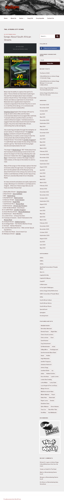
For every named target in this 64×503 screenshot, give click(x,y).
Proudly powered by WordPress (12, 499)
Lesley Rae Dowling (46, 379)
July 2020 (42, 241)
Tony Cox (43, 409)
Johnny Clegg (44, 367)
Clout (52, 337)
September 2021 (44, 201)
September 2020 (44, 235)
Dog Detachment (46, 343)
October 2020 (44, 232)
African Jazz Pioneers (20, 206)
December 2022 (44, 154)
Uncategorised (44, 315)
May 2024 (42, 126)
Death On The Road (50, 469)
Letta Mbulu (44, 382)
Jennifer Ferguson (29, 140)
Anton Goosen (19, 200)
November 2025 (44, 107)
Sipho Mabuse (45, 406)
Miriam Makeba (45, 394)
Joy (52, 370)
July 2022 (42, 170)
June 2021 (42, 210)
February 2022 (44, 185)
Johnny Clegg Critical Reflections (49, 290)
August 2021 (43, 204)
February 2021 (44, 223)
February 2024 (44, 129)
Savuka (52, 400)
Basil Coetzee (18, 198)
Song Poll (30, 18)
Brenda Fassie (45, 331)
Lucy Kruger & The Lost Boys (49, 385)
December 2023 (44, 132)
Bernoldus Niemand (46, 328)
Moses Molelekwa (24, 212)
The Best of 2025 (45, 73)
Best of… (42, 272)
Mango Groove (45, 388)
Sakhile (18, 234)
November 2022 (44, 157)
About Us (13, 18)
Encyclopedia (40, 18)
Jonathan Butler (45, 370)
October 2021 (43, 198)
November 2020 (44, 229)
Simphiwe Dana (9, 112)
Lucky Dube (53, 382)
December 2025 (44, 104)
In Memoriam (43, 284)
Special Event (43, 309)
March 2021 (43, 220)
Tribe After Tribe (52, 409)
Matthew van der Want (47, 391)
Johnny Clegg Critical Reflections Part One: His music (49, 464)
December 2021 (44, 192)
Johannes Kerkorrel (46, 364)
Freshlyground (54, 349)
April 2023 (42, 145)
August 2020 (43, 238)
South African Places (45, 306)
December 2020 (44, 226)
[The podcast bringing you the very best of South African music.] (50, 452)
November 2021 (44, 195)
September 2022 (44, 164)
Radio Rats (44, 397)
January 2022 (43, 188)
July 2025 (42, 114)
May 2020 (42, 248)
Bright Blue (16, 202)
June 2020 (43, 244)
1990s (41, 264)
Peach (53, 394)
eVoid (53, 346)
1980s (41, 261)
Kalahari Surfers (20, 222)
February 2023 (44, 151)
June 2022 (42, 173)
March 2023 (43, 148)
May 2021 (42, 213)
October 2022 (44, 160)
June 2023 (42, 139)
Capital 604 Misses (45, 278)
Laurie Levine (54, 376)
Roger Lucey (44, 400)
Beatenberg (16, 150)
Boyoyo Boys (20, 204)
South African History (46, 303)
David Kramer (44, 340)
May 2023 (42, 142)
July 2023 (42, 136)
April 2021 (42, 216)
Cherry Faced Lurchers (47, 334)
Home (6, 18)
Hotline (48, 355)
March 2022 (43, 182)
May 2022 (42, 176)
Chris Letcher (44, 337)
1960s (41, 257)
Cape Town (26, 156)
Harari (42, 355)
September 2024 (44, 123)
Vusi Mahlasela (52, 412)
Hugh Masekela (45, 358)
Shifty (41, 297)
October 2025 (44, 111)
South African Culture (46, 300)
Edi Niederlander (45, 346)
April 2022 (42, 179)
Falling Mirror (44, 349)
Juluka (42, 373)
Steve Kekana (55, 406)
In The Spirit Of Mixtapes (46, 287)
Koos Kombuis (45, 376)
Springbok (42, 312)
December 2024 (44, 120)
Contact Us (50, 18)
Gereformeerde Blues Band (48, 352)
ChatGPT (42, 281)
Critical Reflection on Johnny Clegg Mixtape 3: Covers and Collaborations (49, 83)
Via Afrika (43, 412)
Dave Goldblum (17, 194)
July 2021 (42, 207)
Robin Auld (52, 397)
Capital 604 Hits (44, 275)
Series (21, 18)
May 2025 (42, 117)
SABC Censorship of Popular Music (49, 294)
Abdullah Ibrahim (45, 325)
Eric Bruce (43, 482)
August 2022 (43, 167)
